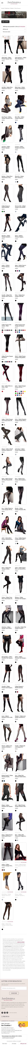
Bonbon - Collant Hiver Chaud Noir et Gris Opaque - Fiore (7, 177)
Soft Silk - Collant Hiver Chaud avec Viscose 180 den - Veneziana (7, 88)
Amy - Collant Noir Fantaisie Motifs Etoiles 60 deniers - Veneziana (20, 776)
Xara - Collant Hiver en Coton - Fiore (7, 386)
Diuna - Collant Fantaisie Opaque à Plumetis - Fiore (19, 895)
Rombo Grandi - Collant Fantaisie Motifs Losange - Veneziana (7, 776)
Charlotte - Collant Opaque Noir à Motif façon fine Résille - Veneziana (6, 628)
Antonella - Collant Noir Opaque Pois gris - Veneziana (20, 628)
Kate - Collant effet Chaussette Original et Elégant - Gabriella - (20, 835)
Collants (11, 8)
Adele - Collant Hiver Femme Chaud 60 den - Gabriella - (7, 539)
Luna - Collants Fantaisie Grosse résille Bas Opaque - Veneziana (7, 717)
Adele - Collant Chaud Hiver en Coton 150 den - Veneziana (20, 568)
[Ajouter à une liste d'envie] (11, 37)
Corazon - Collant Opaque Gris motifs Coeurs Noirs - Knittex (20, 147)
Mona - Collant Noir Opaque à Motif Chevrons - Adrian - (6, 568)
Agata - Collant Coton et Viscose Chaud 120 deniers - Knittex (20, 266)
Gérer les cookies (13, 1012)
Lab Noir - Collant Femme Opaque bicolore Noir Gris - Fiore (6, 147)
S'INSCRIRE (14, 993)
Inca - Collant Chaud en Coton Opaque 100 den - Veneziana (7, 509)
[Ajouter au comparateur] (11, 39)
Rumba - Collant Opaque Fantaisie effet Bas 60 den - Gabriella (20, 509)
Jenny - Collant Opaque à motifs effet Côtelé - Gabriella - (20, 539)
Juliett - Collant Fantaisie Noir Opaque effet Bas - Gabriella (20, 657)
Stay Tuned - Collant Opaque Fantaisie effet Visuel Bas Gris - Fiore (7, 117)
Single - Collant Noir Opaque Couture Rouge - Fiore (7, 924)
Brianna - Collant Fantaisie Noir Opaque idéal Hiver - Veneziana (20, 598)
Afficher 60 (5, 29)
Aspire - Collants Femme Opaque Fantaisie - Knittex (6, 266)
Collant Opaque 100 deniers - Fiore (6, 325)
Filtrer (6, 21)
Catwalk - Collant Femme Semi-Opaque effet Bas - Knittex (7, 687)
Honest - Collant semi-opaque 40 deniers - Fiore (7, 746)
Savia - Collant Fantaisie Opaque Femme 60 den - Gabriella (20, 420)
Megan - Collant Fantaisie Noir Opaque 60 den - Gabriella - (7, 806)
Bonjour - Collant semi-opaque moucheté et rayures (20, 717)
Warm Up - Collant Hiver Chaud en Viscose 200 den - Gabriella (19, 177)
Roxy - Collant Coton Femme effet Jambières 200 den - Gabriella (20, 479)
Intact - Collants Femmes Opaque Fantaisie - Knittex (19, 236)
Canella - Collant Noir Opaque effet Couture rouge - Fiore (7, 296)
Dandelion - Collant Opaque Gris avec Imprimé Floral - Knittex (6, 895)
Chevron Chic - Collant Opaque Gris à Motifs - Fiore (20, 207)
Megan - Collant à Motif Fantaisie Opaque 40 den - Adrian (7, 449)
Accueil (2, 8)
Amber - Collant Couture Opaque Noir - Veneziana (7, 865)
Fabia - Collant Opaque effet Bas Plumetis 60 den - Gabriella (7, 479)
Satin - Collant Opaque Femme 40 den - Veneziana (20, 386)
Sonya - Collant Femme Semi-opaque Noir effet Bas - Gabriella (20, 865)
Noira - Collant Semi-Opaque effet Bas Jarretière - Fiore (20, 296)
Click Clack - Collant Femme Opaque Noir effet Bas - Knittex (7, 58)
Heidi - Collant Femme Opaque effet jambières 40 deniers (20, 357)
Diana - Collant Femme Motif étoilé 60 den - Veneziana (7, 835)
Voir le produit (7, 50)
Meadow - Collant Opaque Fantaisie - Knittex (6, 236)
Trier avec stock (6, 31)
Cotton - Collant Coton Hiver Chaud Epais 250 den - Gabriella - (7, 598)
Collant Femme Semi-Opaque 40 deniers (20, 325)
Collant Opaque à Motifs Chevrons (19, 687)
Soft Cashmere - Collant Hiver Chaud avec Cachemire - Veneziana (20, 58)
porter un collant (20, 942)
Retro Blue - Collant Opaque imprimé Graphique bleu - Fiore (20, 117)
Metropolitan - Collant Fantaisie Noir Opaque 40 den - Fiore (7, 657)
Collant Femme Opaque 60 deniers (7, 357)
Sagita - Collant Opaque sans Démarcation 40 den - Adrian (7, 420)
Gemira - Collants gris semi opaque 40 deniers (20, 746)
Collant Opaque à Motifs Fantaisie (6, 207)
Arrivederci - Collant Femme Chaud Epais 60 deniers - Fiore (20, 449)
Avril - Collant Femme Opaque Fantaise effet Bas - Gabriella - (20, 806)
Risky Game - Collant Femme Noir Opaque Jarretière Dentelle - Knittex (20, 88)
